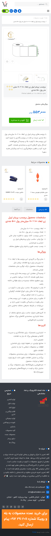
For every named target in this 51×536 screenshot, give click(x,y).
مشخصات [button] (29, 209)
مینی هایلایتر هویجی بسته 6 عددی (39, 193)
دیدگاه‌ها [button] (17, 209)
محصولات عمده (10, 434)
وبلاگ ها (12, 442)
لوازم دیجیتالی (10, 418)
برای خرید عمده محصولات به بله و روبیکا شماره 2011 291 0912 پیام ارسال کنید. (25, 519)
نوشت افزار (11, 403)
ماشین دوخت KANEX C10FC (14, 192)
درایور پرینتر (11, 438)
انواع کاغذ (12, 407)
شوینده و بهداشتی (9, 422)
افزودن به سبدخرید (18, 120)
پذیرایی (12, 426)
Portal (34, 532)
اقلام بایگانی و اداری (10, 413)
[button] (19, 11)
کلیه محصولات (10, 430)
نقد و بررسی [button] (43, 209)
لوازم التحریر (11, 399)
